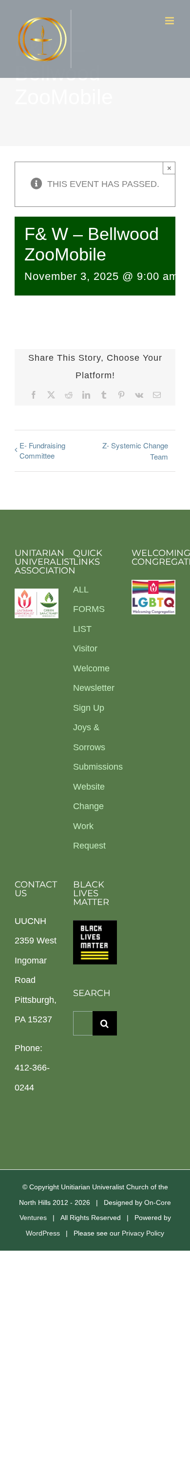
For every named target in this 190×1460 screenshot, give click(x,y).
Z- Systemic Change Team (135, 451)
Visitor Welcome (91, 658)
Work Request (89, 836)
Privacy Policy (143, 1233)
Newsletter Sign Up (93, 698)
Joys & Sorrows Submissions (95, 747)
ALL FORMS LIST (89, 609)
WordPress (43, 1233)
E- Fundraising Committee (42, 450)
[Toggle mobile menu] (170, 21)
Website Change (89, 797)
